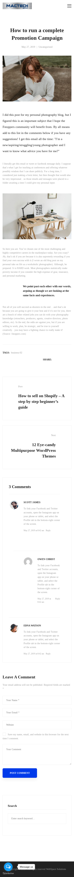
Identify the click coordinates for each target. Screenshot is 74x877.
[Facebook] (56, 359)
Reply (48, 530)
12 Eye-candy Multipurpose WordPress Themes (33, 446)
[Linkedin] (65, 359)
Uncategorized (45, 47)
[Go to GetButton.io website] (8, 873)
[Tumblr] (69, 359)
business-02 (16, 352)
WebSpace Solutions (56, 869)
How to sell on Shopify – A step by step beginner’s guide (41, 397)
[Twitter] (60, 359)
